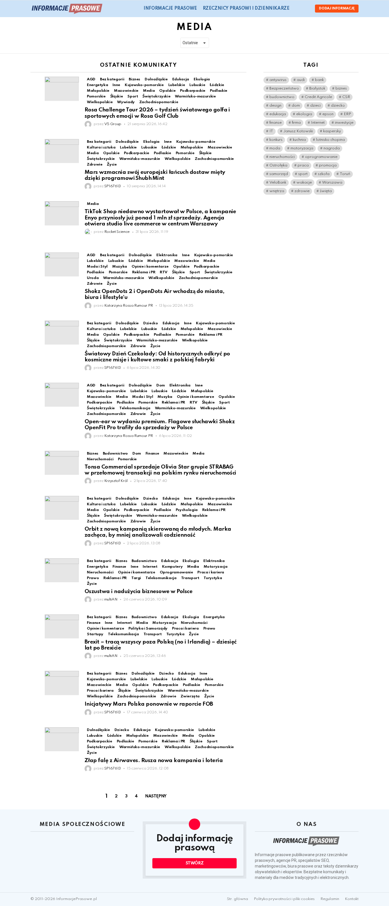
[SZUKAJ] (297, 8)
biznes (341, 88)
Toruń (345, 174)
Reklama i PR (143, 272)
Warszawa (332, 182)
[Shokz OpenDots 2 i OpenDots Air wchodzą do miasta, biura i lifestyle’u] (62, 264)
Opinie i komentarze (150, 266)
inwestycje (344, 123)
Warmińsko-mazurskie (195, 96)
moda (274, 148)
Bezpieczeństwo (284, 88)
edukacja (277, 114)
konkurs (275, 140)
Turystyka (213, 578)
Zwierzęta (190, 696)
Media (149, 91)
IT (271, 131)
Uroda (93, 278)
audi (301, 80)
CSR (346, 97)
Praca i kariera (210, 572)
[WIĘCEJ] (241, 80)
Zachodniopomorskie (158, 102)
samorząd (278, 174)
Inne (116, 85)
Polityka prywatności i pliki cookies (284, 899)
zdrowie (302, 191)
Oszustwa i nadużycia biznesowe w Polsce (138, 591)
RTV (163, 272)
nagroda (332, 148)
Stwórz (195, 863)
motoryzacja (301, 148)
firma (296, 123)
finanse (275, 123)
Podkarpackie (192, 91)
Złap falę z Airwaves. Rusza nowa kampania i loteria (154, 760)
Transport (190, 578)
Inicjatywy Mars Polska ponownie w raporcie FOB (149, 704)
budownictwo (281, 97)
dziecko (338, 105)
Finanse (119, 567)
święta (326, 191)
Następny (156, 796)
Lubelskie (176, 85)
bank (319, 80)
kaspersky (332, 131)
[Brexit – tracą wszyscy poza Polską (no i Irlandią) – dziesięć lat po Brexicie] (62, 626)
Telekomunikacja (134, 408)
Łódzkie (217, 85)
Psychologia (187, 510)
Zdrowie (94, 164)
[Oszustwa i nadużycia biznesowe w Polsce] (62, 570)
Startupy (95, 634)
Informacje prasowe (170, 8)
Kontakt (352, 899)
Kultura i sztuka (101, 147)
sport (303, 174)
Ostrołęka (278, 165)
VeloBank (277, 182)
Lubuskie (197, 85)
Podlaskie (218, 91)
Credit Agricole (318, 97)
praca (303, 165)
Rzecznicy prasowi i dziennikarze (246, 8)
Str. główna (237, 899)
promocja (328, 165)
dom (296, 105)
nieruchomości (282, 157)
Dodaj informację (337, 8)
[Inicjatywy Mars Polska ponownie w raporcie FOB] (62, 683)
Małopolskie (98, 91)
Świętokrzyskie (156, 96)
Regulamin (329, 899)
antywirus (277, 80)
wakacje (304, 182)
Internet (150, 567)
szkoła (323, 174)
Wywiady (125, 102)
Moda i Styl (97, 266)
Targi (136, 578)
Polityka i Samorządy (147, 628)
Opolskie (167, 91)
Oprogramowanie (176, 572)
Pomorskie (96, 96)
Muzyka (119, 266)
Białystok (317, 88)
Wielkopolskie (99, 102)
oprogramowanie (321, 157)
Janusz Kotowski (298, 131)
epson (327, 114)
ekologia (304, 114)
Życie (111, 164)
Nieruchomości (100, 459)
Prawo (93, 578)
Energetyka (97, 85)
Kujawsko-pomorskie (144, 85)
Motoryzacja (216, 567)
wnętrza (276, 191)
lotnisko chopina (330, 140)
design (275, 105)
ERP (347, 114)
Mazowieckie (126, 91)
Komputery (172, 567)
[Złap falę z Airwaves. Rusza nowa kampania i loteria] (62, 739)
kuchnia (299, 140)
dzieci (315, 105)
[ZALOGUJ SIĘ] (305, 8)
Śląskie (116, 96)
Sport (132, 96)
